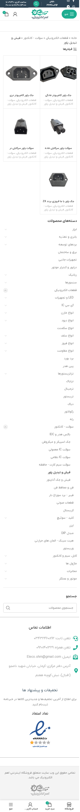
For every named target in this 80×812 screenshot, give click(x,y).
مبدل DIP (67, 533)
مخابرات (72, 571)
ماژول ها (71, 564)
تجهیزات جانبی (67, 260)
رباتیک (73, 275)
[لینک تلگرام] (68, 7)
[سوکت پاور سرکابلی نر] (21, 127)
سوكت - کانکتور (64, 427)
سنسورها (71, 283)
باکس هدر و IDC (60, 434)
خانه (74, 38)
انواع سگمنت (65, 328)
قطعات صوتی (65, 503)
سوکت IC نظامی (60, 457)
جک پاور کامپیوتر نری (22, 95)
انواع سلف (67, 336)
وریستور (68, 548)
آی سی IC (68, 305)
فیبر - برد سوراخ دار (61, 495)
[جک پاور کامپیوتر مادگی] (58, 74)
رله (72, 419)
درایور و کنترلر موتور (64, 267)
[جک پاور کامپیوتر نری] (21, 74)
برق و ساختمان (67, 252)
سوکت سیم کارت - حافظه (54, 465)
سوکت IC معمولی (59, 450)
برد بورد (69, 359)
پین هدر (68, 366)
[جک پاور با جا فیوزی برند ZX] (58, 180)
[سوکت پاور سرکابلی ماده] (58, 127)
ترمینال (69, 389)
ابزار (74, 229)
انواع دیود (68, 321)
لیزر (71, 526)
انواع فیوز (68, 343)
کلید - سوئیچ (65, 518)
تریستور (68, 396)
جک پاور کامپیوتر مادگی (58, 95)
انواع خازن (67, 313)
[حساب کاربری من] (15, 14)
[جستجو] (8, 608)
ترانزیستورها (66, 374)
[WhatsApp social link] (73, 7)
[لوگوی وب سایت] (40, 14)
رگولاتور (69, 412)
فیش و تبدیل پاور (59, 472)
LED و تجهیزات (64, 298)
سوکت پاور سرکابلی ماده (58, 148)
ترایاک (70, 381)
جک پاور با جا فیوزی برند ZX (58, 201)
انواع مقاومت (65, 351)
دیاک (71, 404)
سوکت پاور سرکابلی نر (22, 148)
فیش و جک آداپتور (58, 480)
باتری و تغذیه (68, 237)
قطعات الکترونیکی (65, 290)
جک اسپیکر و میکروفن (56, 442)
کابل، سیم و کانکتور (65, 556)
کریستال (68, 510)
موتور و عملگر (68, 579)
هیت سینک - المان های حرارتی (54, 541)
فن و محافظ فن (64, 488)
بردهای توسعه (67, 245)
